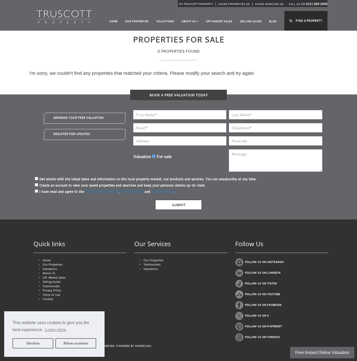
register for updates (71, 134)
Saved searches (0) (269, 4)
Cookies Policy (163, 191)
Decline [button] (33, 343)
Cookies (48, 299)
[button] (305, 21)
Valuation (142, 156)
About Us (49, 273)
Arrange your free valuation (78, 118)
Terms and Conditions (102, 191)
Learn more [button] (55, 330)
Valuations (165, 21)
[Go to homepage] (64, 16)
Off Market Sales (219, 21)
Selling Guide (250, 21)
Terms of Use (51, 295)
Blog (273, 21)
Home (113, 21)
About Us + (190, 21)
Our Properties (137, 21)
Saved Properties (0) (234, 4)
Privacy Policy (132, 191)
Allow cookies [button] (75, 343)
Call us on (308, 4)
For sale (164, 156)
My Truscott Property (196, 4)
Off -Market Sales (54, 277)
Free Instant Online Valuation (322, 352)
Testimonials (51, 286)
